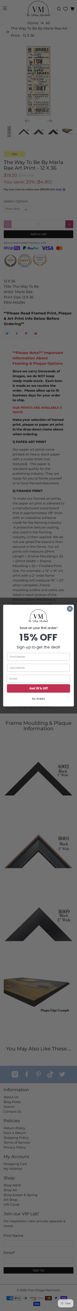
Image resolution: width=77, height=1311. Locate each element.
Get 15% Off (38, 688)
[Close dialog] (70, 608)
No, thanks (38, 698)
